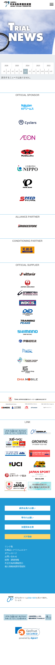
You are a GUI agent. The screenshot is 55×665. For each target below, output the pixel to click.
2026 (6, 66)
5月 (21, 71)
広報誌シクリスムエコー (16, 550)
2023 (38, 66)
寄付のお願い (27, 517)
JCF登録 (28, 536)
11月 (46, 71)
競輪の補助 (32, 598)
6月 (25, 71)
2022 (48, 66)
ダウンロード (11, 553)
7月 (30, 71)
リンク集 (9, 546)
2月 (8, 71)
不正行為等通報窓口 (14, 563)
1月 (4, 71)
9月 (38, 71)
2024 (27, 66)
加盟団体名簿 (27, 527)
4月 (17, 71)
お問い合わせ (11, 556)
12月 (51, 71)
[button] (27, 633)
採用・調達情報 (12, 560)
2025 (17, 66)
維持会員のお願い (27, 508)
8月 (34, 71)
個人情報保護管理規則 (15, 566)
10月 (42, 71)
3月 (13, 71)
